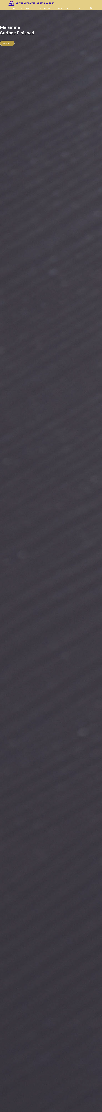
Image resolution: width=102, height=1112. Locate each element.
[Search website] (91, 8)
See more (6, 37)
